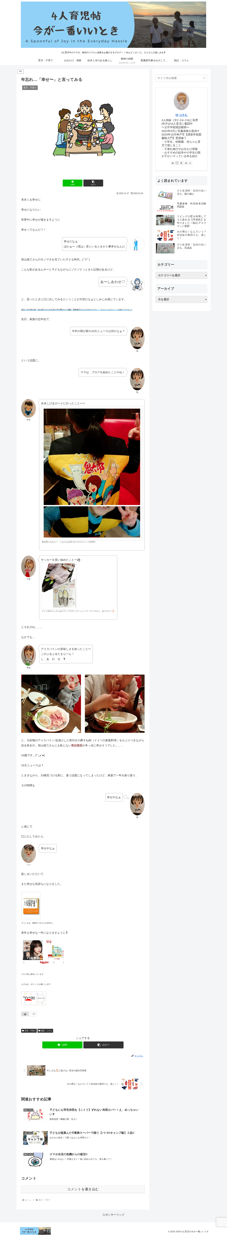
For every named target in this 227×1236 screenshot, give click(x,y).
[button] (93, 183)
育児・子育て (30, 1031)
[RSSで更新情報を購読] (190, 163)
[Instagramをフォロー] (177, 163)
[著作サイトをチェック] (173, 163)
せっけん (181, 115)
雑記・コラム (46, 1031)
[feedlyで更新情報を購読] (186, 163)
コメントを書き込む (83, 1189)
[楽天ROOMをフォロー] (181, 163)
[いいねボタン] (25, 1014)
